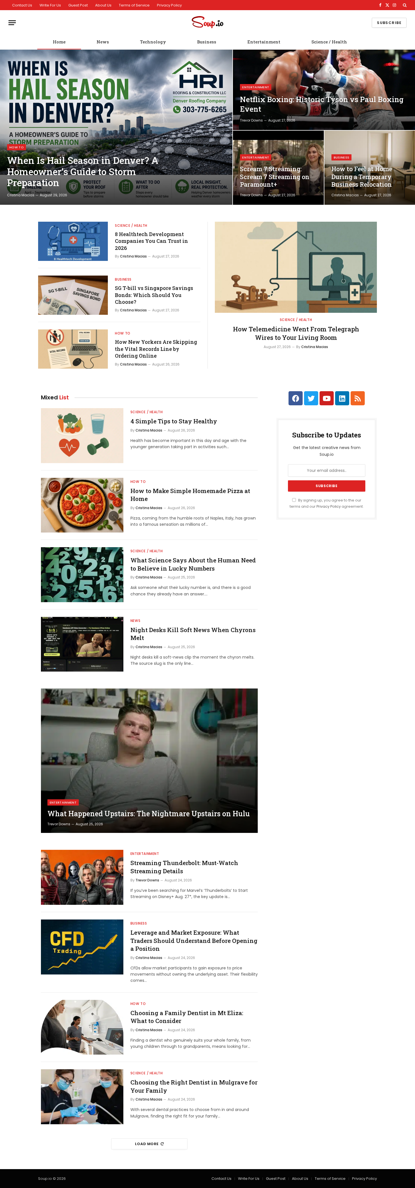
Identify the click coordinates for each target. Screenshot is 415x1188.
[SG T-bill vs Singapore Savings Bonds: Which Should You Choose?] (73, 295)
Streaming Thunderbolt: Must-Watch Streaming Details (184, 867)
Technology (153, 42)
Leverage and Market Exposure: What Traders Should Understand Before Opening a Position (193, 940)
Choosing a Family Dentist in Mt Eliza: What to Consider (186, 1017)
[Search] (404, 5)
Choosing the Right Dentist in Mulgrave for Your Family (193, 1086)
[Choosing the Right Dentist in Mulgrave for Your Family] (82, 1096)
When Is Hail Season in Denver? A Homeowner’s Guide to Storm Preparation (82, 171)
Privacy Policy (169, 5)
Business (206, 42)
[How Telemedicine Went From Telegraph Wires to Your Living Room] (296, 267)
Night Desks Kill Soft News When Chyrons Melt (192, 634)
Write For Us (50, 5)
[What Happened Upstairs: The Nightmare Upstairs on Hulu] (149, 760)
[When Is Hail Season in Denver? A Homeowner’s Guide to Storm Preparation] (116, 127)
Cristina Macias (20, 195)
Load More (147, 1144)
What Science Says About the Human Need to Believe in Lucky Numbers (193, 564)
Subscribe (389, 22)
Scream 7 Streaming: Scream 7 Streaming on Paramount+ (274, 176)
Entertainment (263, 42)
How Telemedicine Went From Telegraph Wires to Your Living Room (296, 333)
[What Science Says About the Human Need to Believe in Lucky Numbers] (82, 574)
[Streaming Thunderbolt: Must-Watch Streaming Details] (82, 877)
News (103, 42)
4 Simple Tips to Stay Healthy (173, 421)
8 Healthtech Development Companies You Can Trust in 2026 (151, 241)
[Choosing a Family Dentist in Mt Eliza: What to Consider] (82, 1027)
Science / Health (329, 42)
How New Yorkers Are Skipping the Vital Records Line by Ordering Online (156, 348)
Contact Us (22, 5)
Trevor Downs (251, 120)
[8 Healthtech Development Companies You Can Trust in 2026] (73, 241)
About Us (103, 5)
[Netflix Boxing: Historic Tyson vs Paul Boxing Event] (324, 90)
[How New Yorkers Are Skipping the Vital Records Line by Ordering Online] (73, 349)
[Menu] (12, 22)
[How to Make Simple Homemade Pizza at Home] (82, 505)
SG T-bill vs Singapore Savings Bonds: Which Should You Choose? (154, 295)
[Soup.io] (207, 22)
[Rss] (358, 398)
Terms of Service (134, 5)
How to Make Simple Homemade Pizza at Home (190, 495)
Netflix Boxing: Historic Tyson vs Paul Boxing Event (321, 104)
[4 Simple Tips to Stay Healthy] (82, 435)
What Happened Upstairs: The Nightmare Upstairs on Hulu (148, 813)
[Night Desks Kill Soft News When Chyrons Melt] (82, 644)
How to (16, 147)
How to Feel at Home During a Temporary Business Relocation (361, 176)
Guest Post (78, 5)
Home (59, 42)
